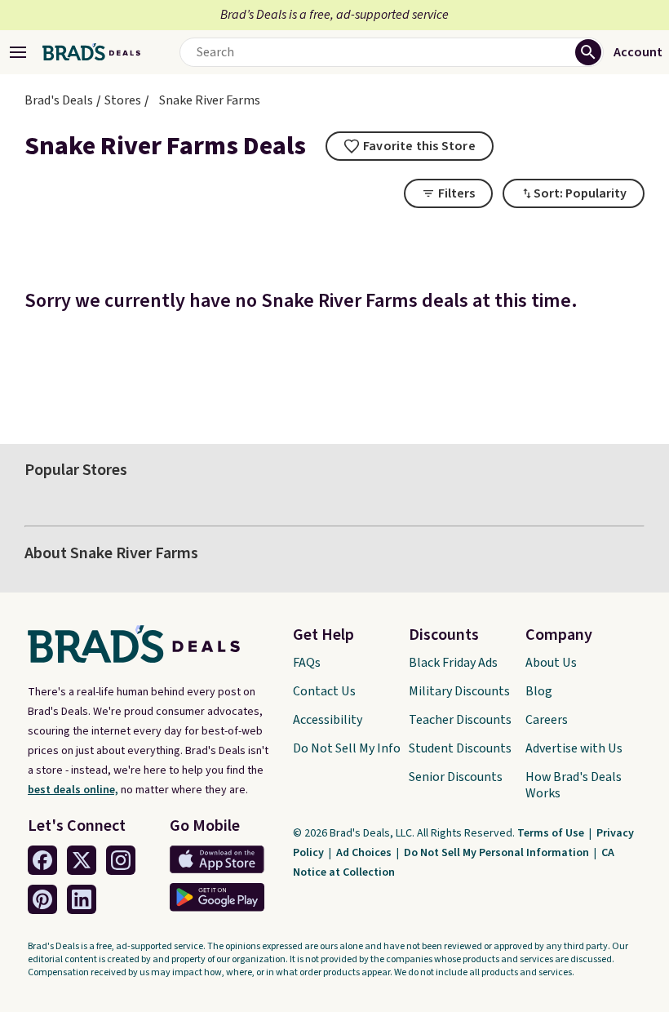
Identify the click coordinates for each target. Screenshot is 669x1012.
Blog (538, 691)
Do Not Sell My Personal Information (497, 853)
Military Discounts (459, 691)
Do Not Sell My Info (347, 748)
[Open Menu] (18, 52)
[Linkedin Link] (81, 899)
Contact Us (324, 691)
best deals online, (73, 790)
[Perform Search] (588, 52)
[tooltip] (410, 146)
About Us (551, 663)
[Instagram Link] (121, 860)
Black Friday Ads (453, 663)
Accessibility (327, 720)
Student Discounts (460, 748)
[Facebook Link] (42, 860)
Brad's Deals (58, 100)
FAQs (307, 663)
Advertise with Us (573, 748)
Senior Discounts (456, 777)
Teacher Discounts (460, 720)
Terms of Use (552, 833)
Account (638, 52)
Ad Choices (365, 853)
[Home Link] (91, 52)
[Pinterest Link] (42, 899)
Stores (122, 100)
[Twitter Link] (81, 860)
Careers (546, 720)
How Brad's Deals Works (573, 785)
